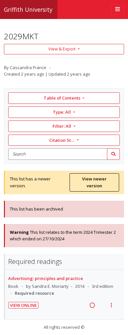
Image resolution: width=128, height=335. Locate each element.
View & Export (61, 49)
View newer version (94, 182)
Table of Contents (62, 98)
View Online (23, 305)
